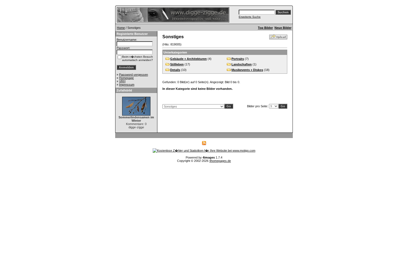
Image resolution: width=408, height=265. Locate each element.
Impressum (126, 84)
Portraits (237, 58)
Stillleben (177, 64)
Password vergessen (133, 74)
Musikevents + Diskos (247, 70)
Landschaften (241, 64)
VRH (122, 81)
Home (121, 27)
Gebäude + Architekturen (188, 58)
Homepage (126, 78)
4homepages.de (220, 160)
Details (175, 70)
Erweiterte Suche (250, 16)
